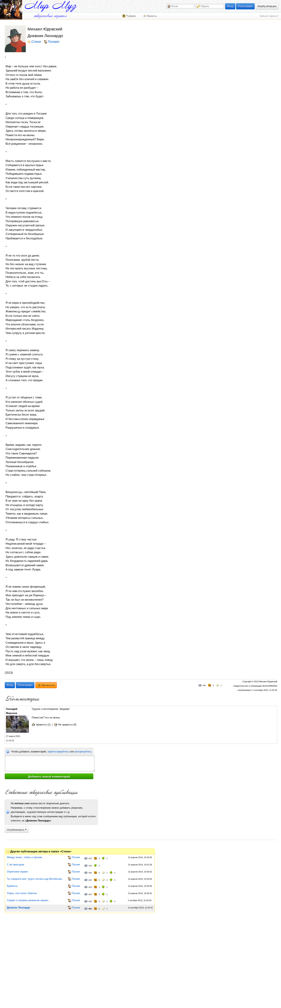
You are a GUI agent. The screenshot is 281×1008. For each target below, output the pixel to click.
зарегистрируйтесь (58, 751)
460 (90, 873)
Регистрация (245, 6)
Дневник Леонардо (18, 907)
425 (90, 858)
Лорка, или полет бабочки (22, 893)
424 (90, 866)
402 (90, 894)
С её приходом (15, 864)
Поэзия (53, 42)
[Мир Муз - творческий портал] (51, 6)
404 (90, 887)
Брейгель (12, 886)
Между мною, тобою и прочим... (25, 857)
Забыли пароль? (269, 16)
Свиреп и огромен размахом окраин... (28, 900)
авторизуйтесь (83, 751)
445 (90, 880)
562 (90, 901)
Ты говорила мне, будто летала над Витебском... (35, 878)
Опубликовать (16, 829)
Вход (230, 6)
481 (204, 685)
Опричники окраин (17, 871)
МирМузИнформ (266, 6)
